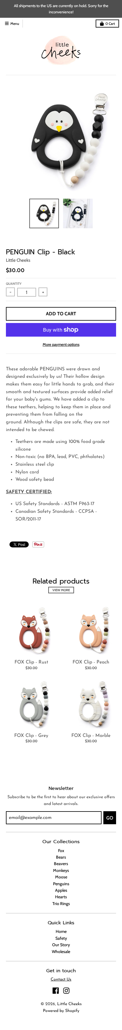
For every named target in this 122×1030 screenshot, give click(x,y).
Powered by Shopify (61, 1011)
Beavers (61, 863)
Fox (61, 850)
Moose (61, 877)
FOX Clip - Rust (31, 662)
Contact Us (61, 979)
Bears (61, 857)
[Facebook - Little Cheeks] (55, 990)
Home (61, 931)
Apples (61, 890)
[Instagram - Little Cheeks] (66, 990)
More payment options (61, 344)
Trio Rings (61, 903)
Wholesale (61, 951)
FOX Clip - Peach (91, 662)
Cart (110, 23)
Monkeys (61, 870)
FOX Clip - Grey (31, 735)
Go (109, 818)
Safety (61, 938)
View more (61, 590)
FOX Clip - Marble (90, 735)
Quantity (14, 284)
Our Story (61, 944)
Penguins (61, 883)
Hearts (61, 896)
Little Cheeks (18, 260)
